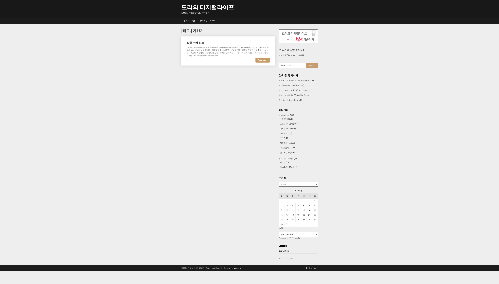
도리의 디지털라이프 (207, 7)
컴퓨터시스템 (189, 21)
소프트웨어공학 (286, 124)
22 (315, 215)
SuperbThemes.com (232, 268)
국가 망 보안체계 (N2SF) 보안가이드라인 (295, 90)
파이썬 (282, 162)
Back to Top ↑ (312, 268)
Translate (297, 238)
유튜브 (290, 258)
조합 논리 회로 (195, 42)
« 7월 (281, 228)
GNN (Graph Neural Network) (290, 100)
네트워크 (283, 133)
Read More (262, 60)
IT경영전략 (284, 119)
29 (315, 220)
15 (315, 210)
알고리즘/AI (285, 153)
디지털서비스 (285, 129)
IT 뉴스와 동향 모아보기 (292, 50)
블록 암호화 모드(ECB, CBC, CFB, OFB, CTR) (296, 80)
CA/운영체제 (285, 148)
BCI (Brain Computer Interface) (291, 85)
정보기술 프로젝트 (207, 21)
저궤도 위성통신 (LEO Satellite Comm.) (294, 95)
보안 (282, 138)
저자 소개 (282, 258)
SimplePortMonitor (288, 167)
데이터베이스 (285, 143)
